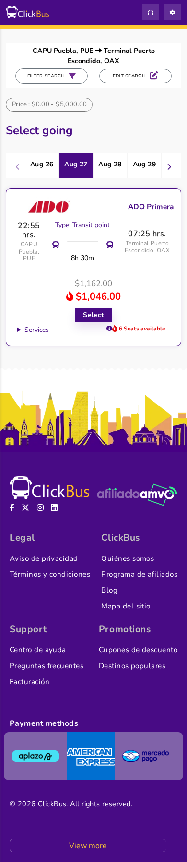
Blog (109, 590)
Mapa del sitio (125, 606)
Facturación (29, 681)
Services (36, 329)
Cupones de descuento (138, 650)
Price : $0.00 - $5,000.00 (49, 104)
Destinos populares (132, 666)
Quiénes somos (127, 558)
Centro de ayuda (38, 650)
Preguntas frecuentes (46, 666)
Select (93, 314)
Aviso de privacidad (44, 558)
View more (88, 845)
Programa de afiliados (139, 574)
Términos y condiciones (50, 574)
